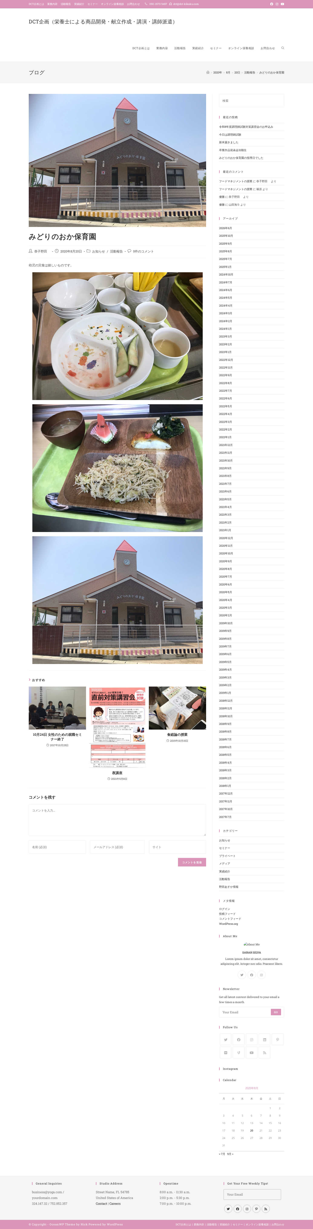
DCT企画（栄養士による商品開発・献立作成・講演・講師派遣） (103, 21)
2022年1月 (225, 437)
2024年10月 (226, 274)
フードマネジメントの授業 (235, 181)
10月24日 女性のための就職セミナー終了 (57, 736)
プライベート (227, 856)
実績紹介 (79, 4)
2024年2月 (225, 321)
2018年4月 (225, 762)
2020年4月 (225, 600)
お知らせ (98, 251)
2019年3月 (225, 677)
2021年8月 (225, 476)
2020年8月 (225, 569)
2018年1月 (225, 786)
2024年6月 (225, 290)
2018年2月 (225, 778)
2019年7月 (225, 646)
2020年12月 (226, 538)
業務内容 (52, 4)
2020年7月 (225, 576)
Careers (115, 1203)
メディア (224, 863)
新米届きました (228, 142)
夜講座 (117, 772)
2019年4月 (225, 669)
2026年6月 (225, 228)
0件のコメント (143, 251)
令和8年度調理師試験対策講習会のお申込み (246, 127)
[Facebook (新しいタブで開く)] (271, 4)
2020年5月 (225, 592)
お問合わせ (133, 4)
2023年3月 (225, 336)
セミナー (93, 4)
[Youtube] (251, 1052)
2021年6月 (225, 491)
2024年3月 (225, 313)
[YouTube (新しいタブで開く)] (282, 4)
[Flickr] (225, 1052)
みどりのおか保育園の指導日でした (241, 158)
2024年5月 (225, 298)
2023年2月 (225, 344)
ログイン (224, 909)
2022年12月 (226, 360)
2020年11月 (226, 546)
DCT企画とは (36, 4)
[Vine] (238, 1052)
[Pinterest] (277, 1039)
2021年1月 (225, 530)
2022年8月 (225, 383)
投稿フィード (227, 914)
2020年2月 (225, 615)
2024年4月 (226, 305)
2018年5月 (225, 755)
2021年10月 (226, 460)
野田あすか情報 (228, 887)
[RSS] (264, 1052)
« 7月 (222, 1154)
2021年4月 (225, 507)
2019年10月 (226, 623)
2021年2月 (225, 522)
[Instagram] (261, 975)
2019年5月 (225, 662)
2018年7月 (225, 739)
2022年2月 (225, 429)
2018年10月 (226, 716)
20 (251, 1130)
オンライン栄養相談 (112, 4)
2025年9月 (225, 243)
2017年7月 (225, 817)
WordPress (115, 1224)
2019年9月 (225, 631)
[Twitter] (242, 975)
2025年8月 (225, 251)
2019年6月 (225, 654)
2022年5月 (225, 406)
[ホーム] (208, 72)
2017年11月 (225, 801)
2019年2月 (225, 685)
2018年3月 (225, 770)
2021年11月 (225, 453)
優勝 (222, 197)
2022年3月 (225, 422)
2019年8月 (225, 639)
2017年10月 (226, 809)
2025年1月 (225, 267)
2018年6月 (225, 747)
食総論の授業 (177, 734)
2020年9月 (225, 561)
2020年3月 (225, 607)
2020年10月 (226, 553)
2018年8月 (225, 731)
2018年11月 (225, 708)
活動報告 (66, 4)
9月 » (230, 1154)
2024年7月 (225, 282)
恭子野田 (42, 251)
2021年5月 (225, 499)
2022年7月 (225, 391)
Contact (101, 1203)
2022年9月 (225, 375)
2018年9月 (225, 724)
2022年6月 (225, 398)
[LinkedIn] (264, 1039)
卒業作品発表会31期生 (233, 150)
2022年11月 (226, 367)
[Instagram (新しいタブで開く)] (277, 4)
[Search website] (282, 48)
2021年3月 (225, 514)
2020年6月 (225, 584)
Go (276, 1012)
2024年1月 (225, 329)
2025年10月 (226, 236)
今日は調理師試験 (230, 134)
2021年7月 (225, 484)
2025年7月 (225, 259)
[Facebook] (251, 975)
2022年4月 (225, 414)
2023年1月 (225, 352)
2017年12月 (226, 793)
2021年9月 (225, 468)
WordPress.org (228, 924)
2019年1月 (225, 693)
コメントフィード (230, 919)
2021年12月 (226, 445)
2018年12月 (226, 701)
